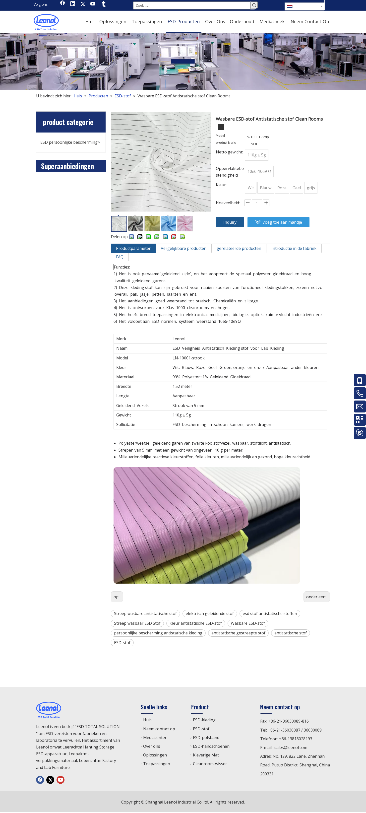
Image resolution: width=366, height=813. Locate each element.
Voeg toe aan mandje (282, 222)
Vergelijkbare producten (183, 248)
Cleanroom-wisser (210, 763)
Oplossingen (155, 755)
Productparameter (133, 248)
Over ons (151, 746)
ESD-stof (122, 642)
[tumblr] (103, 4)
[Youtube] (93, 4)
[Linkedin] (73, 4)
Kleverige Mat (206, 755)
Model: (221, 136)
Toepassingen (156, 763)
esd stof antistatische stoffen (270, 613)
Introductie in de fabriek (293, 248)
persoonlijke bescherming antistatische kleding (158, 633)
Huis (147, 720)
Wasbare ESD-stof (248, 623)
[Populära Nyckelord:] (254, 4)
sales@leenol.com (290, 747)
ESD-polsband (206, 737)
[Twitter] (83, 4)
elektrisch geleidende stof (210, 613)
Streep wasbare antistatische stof (145, 613)
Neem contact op (159, 729)
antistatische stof (290, 633)
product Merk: (226, 143)
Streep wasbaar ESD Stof (137, 623)
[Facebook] (62, 4)
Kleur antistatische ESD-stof (196, 623)
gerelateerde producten (239, 248)
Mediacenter (155, 737)
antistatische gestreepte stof (238, 633)
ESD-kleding (204, 720)
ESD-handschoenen (211, 746)
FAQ (119, 257)
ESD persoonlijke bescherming (69, 142)
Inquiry (230, 222)
